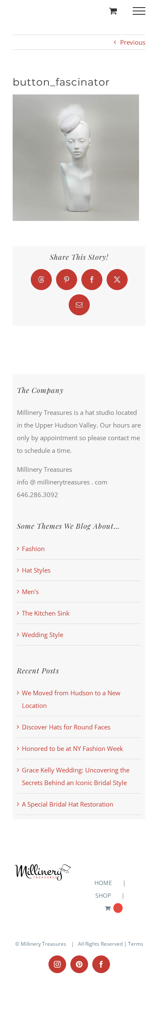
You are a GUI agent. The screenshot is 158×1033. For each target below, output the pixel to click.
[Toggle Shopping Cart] (113, 10)
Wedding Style (42, 634)
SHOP (103, 895)
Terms (135, 943)
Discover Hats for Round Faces (66, 727)
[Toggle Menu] (139, 11)
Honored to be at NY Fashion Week (72, 748)
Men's (30, 591)
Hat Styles (36, 570)
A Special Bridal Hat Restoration (67, 804)
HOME (103, 883)
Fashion (33, 548)
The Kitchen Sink (46, 613)
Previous (132, 42)
